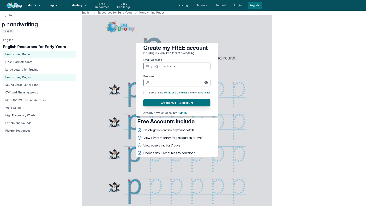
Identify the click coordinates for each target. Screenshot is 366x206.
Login (238, 5)
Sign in (182, 112)
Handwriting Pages (152, 12)
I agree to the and (179, 92)
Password (150, 76)
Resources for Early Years (115, 12)
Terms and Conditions (176, 92)
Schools (202, 5)
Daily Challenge (124, 5)
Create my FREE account (177, 102)
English (86, 12)
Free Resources (102, 5)
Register (255, 5)
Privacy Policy (202, 92)
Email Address (152, 59)
